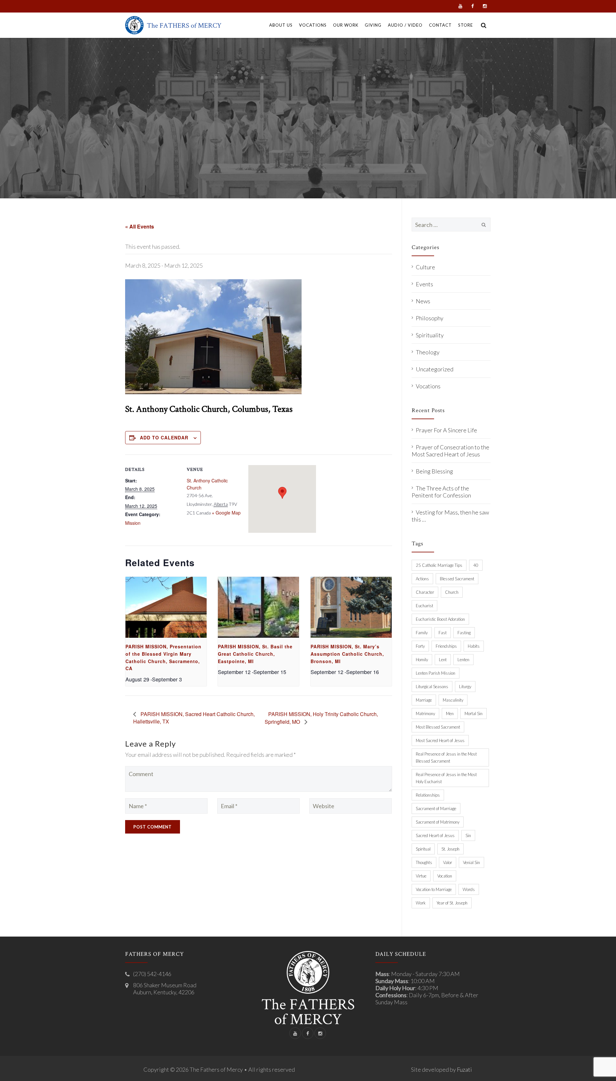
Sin (468, 835)
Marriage (424, 700)
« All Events (139, 226)
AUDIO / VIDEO (405, 25)
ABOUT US (281, 25)
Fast (443, 632)
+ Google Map (226, 512)
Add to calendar (164, 437)
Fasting (464, 632)
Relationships (428, 795)
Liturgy (465, 686)
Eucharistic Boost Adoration (440, 619)
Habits (474, 646)
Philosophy (429, 318)
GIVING (373, 25)
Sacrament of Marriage (436, 808)
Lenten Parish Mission (435, 673)
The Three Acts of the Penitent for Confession (441, 492)
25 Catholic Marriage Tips (439, 565)
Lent (443, 659)
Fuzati (464, 1069)
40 (475, 565)
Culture (425, 267)
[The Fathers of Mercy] (173, 25)
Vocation (444, 875)
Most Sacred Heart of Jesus (440, 740)
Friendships (446, 646)
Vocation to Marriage (434, 889)
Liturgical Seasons (432, 686)
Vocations (428, 386)
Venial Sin (471, 862)
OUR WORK (345, 25)
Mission (133, 523)
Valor (447, 862)
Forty (420, 646)
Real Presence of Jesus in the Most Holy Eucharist (446, 778)
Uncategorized (434, 369)
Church (451, 592)
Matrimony (425, 713)
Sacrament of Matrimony (437, 822)
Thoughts (424, 862)
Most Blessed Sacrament (438, 727)
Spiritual (423, 849)
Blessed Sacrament (457, 578)
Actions (422, 578)
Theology (428, 352)
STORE (465, 25)
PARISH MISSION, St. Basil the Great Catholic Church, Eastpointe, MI (255, 653)
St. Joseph (450, 849)
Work (421, 902)
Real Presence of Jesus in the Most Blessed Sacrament (446, 757)
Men (450, 713)
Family (422, 632)
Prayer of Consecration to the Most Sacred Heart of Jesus (450, 451)
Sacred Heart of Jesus (435, 835)
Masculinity (453, 700)
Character (425, 592)
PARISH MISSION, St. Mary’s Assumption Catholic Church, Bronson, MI (347, 653)
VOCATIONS (313, 25)
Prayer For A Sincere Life (446, 430)
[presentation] (166, 607)
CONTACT (440, 25)
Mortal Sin (474, 713)
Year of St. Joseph (452, 902)
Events (424, 284)
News (423, 301)
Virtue (421, 875)
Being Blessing (434, 471)
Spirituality (430, 335)
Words (469, 889)
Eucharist (424, 605)
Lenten (463, 659)
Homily (422, 659)
